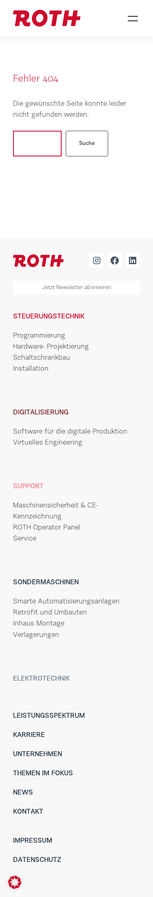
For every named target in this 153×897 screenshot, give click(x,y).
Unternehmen (37, 754)
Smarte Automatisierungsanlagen (66, 602)
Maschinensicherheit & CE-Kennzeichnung (55, 511)
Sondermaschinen (46, 582)
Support (28, 486)
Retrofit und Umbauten (50, 613)
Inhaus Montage (38, 624)
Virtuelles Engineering (47, 443)
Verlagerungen (36, 635)
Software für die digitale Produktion (70, 432)
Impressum (32, 841)
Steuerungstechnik (48, 317)
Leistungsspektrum (49, 716)
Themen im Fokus (43, 773)
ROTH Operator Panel (46, 528)
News (23, 793)
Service (24, 539)
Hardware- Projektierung (51, 347)
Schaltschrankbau (41, 358)
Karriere (29, 735)
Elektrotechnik (41, 679)
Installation (31, 369)
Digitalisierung (41, 413)
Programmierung (39, 336)
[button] (14, 882)
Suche (87, 143)
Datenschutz (37, 860)
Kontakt (28, 812)
